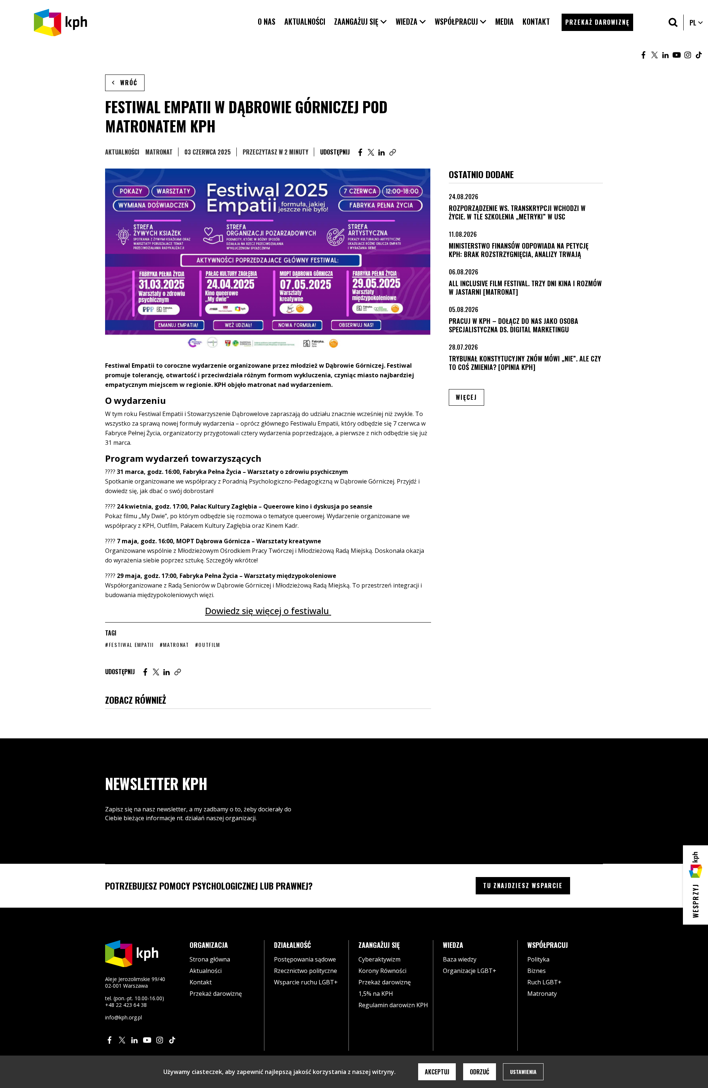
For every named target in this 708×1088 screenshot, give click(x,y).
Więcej (470, 397)
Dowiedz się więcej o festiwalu (268, 610)
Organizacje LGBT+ (469, 971)
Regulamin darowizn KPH (393, 1005)
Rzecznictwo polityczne (305, 971)
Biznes (536, 971)
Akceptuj (437, 1071)
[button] (360, 22)
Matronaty (542, 994)
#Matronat (174, 644)
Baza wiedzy (459, 959)
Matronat (159, 152)
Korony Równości (382, 971)
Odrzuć (479, 1071)
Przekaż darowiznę (216, 994)
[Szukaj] (673, 22)
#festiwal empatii (129, 644)
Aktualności (122, 152)
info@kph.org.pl (123, 1017)
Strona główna (210, 959)
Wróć (129, 82)
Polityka (538, 959)
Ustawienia (523, 1071)
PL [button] (697, 22)
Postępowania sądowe (305, 959)
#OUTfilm (207, 644)
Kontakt (201, 982)
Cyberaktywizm (379, 959)
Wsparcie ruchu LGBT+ (306, 982)
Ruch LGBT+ (544, 982)
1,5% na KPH (375, 994)
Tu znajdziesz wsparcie (523, 885)
